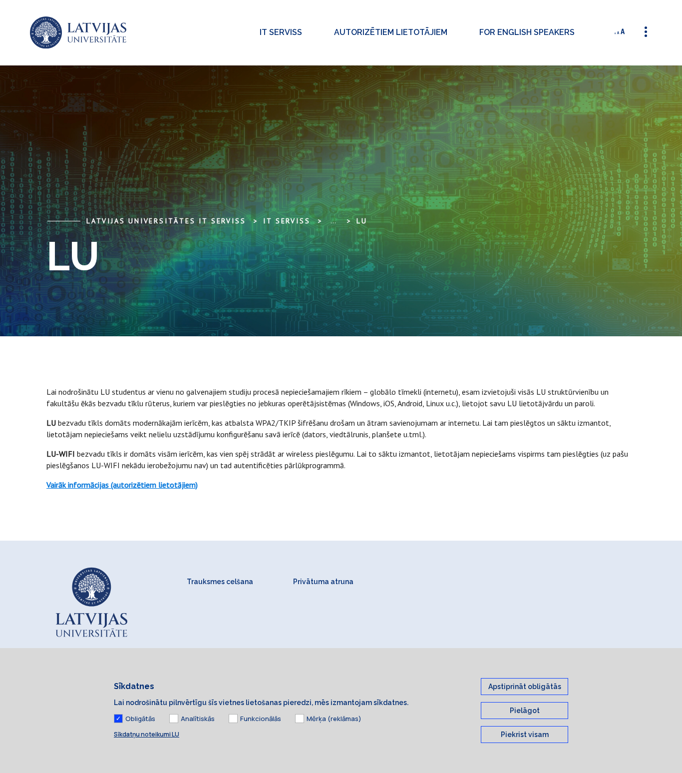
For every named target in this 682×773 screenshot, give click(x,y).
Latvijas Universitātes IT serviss (166, 220)
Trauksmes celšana (220, 582)
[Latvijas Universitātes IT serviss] (78, 32)
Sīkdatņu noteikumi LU (146, 734)
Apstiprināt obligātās (524, 687)
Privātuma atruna (323, 582)
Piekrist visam (525, 735)
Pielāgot (525, 711)
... (333, 220)
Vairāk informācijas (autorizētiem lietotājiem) (122, 485)
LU (361, 220)
